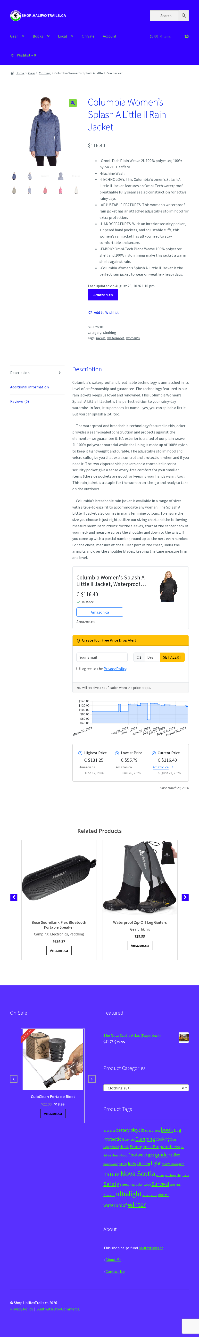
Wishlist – (26, 55)
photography (173, 1175)
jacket (101, 338)
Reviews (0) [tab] (19, 401)
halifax (174, 1155)
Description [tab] (20, 372)
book (167, 1129)
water (163, 1194)
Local (62, 36)
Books (38, 36)
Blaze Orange (152, 1130)
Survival (160, 1184)
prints (185, 1175)
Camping (41, 934)
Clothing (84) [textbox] (145, 1088)
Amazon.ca (103, 294)
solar (139, 1184)
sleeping (127, 1184)
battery (123, 1130)
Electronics (59, 934)
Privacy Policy (115, 668)
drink (124, 1146)
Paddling (77, 934)
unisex (146, 1195)
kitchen (143, 1163)
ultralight (129, 1194)
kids (132, 1163)
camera (130, 1139)
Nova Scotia (137, 1173)
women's (133, 338)
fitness (116, 1155)
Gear (14, 36)
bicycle (137, 1130)
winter (137, 1204)
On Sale (88, 36)
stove (147, 1185)
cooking (163, 1139)
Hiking (145, 929)
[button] (73, 103)
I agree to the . (103, 668)
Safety (111, 1183)
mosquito (177, 1164)
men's (166, 1164)
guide (161, 1154)
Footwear (137, 1155)
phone (160, 1175)
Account (109, 36)
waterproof (115, 338)
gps (151, 1155)
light (156, 1163)
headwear (110, 1164)
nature (111, 1174)
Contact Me (115, 1271)
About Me (113, 1259)
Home (20, 73)
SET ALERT (172, 657)
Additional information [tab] (29, 387)
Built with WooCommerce (57, 1309)
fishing (107, 1155)
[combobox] (146, 1087)
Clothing (45, 73)
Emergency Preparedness (155, 1146)
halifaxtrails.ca (151, 1247)
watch (153, 1195)
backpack (109, 1130)
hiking (123, 1164)
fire (182, 1147)
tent (172, 1184)
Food (123, 1155)
